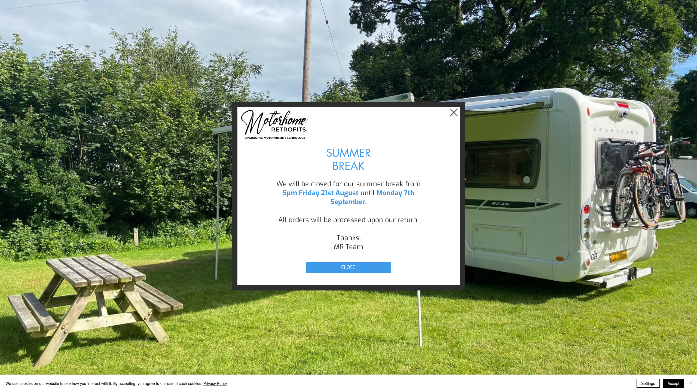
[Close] (690, 383)
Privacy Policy (215, 383)
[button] (454, 112)
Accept (673, 383)
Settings (648, 383)
